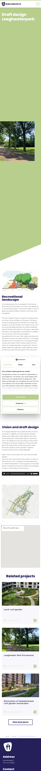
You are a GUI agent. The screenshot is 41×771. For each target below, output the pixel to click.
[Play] (4, 474)
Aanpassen (19, 403)
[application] (20, 474)
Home (7, 736)
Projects (13, 736)
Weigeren (20, 409)
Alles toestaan (20, 397)
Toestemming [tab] (7, 365)
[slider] (35, 473)
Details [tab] (20, 365)
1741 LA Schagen (9, 763)
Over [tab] (33, 365)
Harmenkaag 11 (8, 760)
